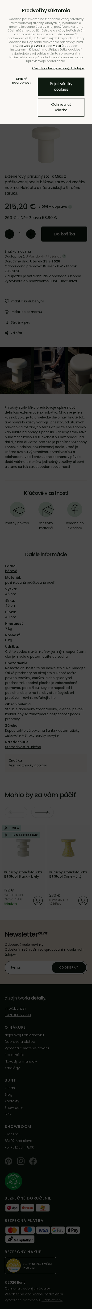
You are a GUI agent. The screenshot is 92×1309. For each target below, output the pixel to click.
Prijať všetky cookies (61, 86)
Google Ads (33, 45)
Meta (57, 45)
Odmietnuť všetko (61, 107)
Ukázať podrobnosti (21, 81)
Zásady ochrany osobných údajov (58, 68)
